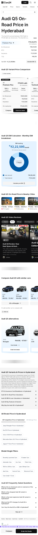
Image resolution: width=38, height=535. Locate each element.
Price (11, 7)
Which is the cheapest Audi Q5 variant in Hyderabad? (14, 492)
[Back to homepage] (6, 2)
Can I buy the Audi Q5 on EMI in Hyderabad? (15, 507)
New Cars (9, 519)
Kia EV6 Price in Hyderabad (11, 430)
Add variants (7, 73)
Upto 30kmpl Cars (24, 466)
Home (3, 519)
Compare (8, 110)
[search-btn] (30, 2)
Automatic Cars (7, 462)
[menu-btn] (35, 2)
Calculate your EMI (18, 183)
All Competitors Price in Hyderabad (13, 420)
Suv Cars (18, 462)
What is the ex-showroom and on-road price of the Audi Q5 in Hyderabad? (17, 487)
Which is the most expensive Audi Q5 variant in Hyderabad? (15, 497)
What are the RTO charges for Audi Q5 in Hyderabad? (14, 502)
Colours (32, 7)
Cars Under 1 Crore (8, 475)
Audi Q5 (5, 7)
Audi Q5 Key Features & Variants (11, 402)
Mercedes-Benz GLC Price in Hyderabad (15, 439)
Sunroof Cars (16, 471)
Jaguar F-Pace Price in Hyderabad (13, 444)
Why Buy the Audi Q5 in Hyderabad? (12, 405)
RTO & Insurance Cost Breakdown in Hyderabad (16, 391)
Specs (18, 7)
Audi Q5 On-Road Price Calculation (12, 395)
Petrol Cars (28, 462)
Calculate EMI (30, 61)
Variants (25, 7)
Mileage (19, 221)
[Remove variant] (27, 78)
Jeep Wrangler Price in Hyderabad (13, 425)
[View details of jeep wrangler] (15, 337)
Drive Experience (29, 221)
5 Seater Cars (25, 457)
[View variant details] (15, 95)
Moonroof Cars (28, 471)
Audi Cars (15, 519)
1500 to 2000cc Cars (9, 466)
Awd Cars (5, 471)
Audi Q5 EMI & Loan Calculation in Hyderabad (15, 398)
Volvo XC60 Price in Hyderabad (12, 434)
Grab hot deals (20, 110)
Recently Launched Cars (10, 457)
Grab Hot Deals (26, 531)
